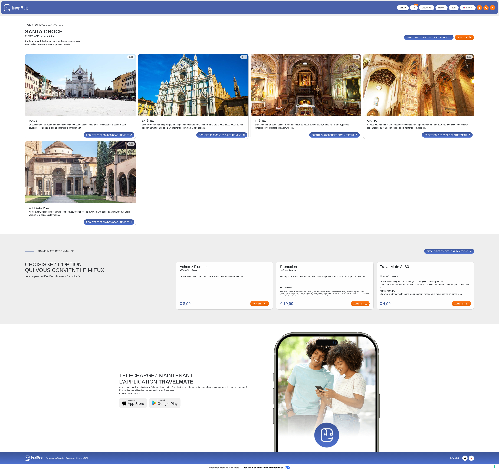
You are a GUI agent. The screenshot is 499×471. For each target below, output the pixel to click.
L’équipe (426, 8)
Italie (28, 25)
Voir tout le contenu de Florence (427, 37)
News (441, 8)
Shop (403, 8)
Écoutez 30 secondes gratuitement (107, 135)
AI (415, 7)
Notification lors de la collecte (224, 467)
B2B (454, 8)
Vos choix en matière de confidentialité (263, 467)
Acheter (462, 37)
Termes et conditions (73, 458)
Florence (39, 25)
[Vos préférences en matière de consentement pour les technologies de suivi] (494, 466)
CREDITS (84, 458)
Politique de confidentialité (55, 458)
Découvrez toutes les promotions (448, 251)
